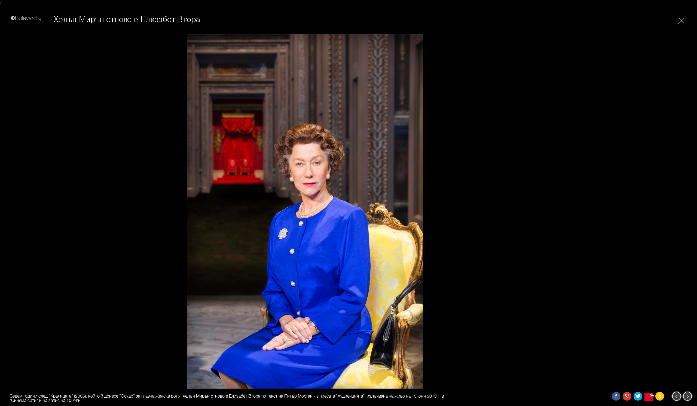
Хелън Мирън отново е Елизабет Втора (126, 19)
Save (651, 395)
